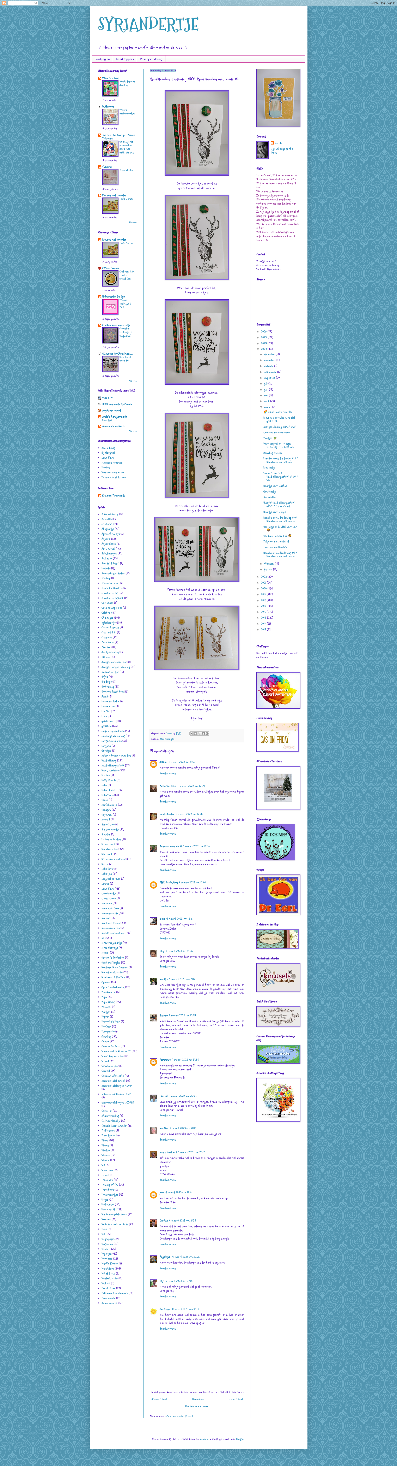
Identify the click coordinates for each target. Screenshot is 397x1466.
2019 (264, 594)
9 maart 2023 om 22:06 (186, 1257)
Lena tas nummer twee (276, 432)
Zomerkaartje (109, 1303)
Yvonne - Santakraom (114, 477)
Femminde (165, 1060)
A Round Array (110, 514)
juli (266, 383)
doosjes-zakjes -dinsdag (116, 667)
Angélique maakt (111, 410)
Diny (162, 951)
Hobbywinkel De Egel (113, 297)
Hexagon (106, 810)
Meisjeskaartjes (111, 928)
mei (266, 395)
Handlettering (109, 761)
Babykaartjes (109, 553)
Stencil (105, 1140)
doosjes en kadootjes (114, 662)
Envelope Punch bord (113, 692)
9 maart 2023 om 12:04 (191, 786)
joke (162, 1192)
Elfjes (105, 677)
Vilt (103, 1234)
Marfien (164, 1128)
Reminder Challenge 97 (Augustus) (126, 332)
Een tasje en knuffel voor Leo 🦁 (280, 528)
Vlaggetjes (107, 1244)
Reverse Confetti (111, 1046)
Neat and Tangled (111, 963)
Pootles (106, 468)
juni (266, 389)
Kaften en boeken (111, 839)
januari (268, 569)
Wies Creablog (110, 78)
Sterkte (106, 1150)
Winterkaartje (110, 1278)
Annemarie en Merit (171, 846)
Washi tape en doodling (127, 83)
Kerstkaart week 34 (125, 359)
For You (106, 711)
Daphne (164, 1221)
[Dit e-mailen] (191, 733)
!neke (162, 919)
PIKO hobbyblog (169, 882)
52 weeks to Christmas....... (117, 354)
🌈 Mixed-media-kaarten (277, 412)
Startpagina (102, 59)
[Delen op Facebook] (203, 733)
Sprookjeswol (109, 1135)
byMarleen (108, 106)
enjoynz (204, 1439)
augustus (270, 378)
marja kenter (167, 814)
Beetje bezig (108, 448)
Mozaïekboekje (110, 948)
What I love (108, 1274)
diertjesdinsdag (110, 652)
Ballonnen (107, 558)
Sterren (106, 1155)
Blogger (240, 1439)
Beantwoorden (168, 773)
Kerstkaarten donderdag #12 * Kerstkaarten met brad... (280, 460)
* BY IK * (107, 398)
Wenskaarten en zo (113, 472)
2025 (264, 337)
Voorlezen (107, 1259)
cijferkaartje (109, 623)
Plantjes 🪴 (270, 438)
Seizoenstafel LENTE (113, 1076)
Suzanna (107, 167)
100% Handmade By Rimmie (117, 404)
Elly (162, 1281)
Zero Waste (108, 1298)
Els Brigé (107, 682)
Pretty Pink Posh (111, 1022)
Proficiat (106, 1027)
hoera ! (106, 820)
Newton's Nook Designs (115, 967)
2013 (264, 629)
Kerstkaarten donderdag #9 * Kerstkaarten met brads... (280, 554)
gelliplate (106, 726)
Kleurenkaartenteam (113, 859)
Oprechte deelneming (113, 987)
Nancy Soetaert (168, 1152)
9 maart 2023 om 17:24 (182, 1015)
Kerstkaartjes (167, 739)
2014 (264, 624)
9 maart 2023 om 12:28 (189, 814)
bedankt (106, 568)
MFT (104, 938)
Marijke (164, 979)
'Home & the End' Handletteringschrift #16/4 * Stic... (281, 476)
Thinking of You (110, 1185)
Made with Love (110, 908)
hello (104, 785)
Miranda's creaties (112, 463)
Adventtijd (107, 519)
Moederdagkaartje (112, 943)
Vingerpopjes (109, 1239)
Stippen (105, 1160)
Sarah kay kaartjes (113, 1056)
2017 (264, 606)
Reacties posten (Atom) (179, 1416)
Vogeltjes (107, 1254)
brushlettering (110, 593)
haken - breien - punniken (116, 756)
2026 (264, 332)
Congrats (107, 637)
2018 (264, 600)
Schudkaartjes (110, 1066)
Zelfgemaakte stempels (115, 1293)
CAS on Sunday (110, 268)
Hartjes (106, 775)
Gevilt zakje (269, 492)
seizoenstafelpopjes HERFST (117, 1094)
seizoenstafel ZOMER (113, 1081)
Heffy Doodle (109, 780)
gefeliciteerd (108, 721)
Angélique (165, 1257)
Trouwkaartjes (110, 1195)
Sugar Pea (107, 1170)
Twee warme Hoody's (275, 547)
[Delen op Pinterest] (207, 733)
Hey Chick (107, 815)
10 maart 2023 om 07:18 (179, 1281)
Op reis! (106, 982)
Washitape (108, 1269)
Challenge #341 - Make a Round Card (127, 275)
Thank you (107, 1180)
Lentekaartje (109, 893)
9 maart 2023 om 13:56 (179, 951)
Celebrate (107, 613)
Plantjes (106, 1012)
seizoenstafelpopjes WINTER (118, 1103)
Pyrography (108, 1032)
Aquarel (106, 539)
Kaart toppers (125, 59)
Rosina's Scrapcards (113, 496)
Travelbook (108, 1190)
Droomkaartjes (110, 672)
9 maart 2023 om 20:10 (183, 1128)
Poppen (105, 1017)
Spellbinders (108, 1130)
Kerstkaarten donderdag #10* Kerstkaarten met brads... (280, 519)
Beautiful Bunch (110, 563)
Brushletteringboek (112, 598)
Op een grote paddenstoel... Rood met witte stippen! (127, 147)
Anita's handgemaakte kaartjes (114, 418)
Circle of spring (110, 627)
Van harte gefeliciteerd (114, 1214)
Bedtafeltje (269, 497)
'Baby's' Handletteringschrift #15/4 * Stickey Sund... (279, 504)
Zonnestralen (126, 170)
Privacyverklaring (151, 59)
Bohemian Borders (112, 588)
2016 (264, 612)
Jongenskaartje (110, 829)
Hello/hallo (108, 795)
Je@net (163, 762)
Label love (107, 869)
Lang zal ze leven (111, 879)
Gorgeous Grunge (112, 741)
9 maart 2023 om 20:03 (182, 1096)
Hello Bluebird (109, 790)
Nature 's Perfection (113, 958)
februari (269, 564)
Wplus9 (106, 1283)
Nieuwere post (159, 1399)
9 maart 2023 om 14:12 (182, 979)
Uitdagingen (108, 1204)
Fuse (104, 716)
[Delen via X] (199, 733)
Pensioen (106, 1007)
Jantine (164, 1015)
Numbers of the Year (114, 977)
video (104, 1229)
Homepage (198, 1399)
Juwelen (106, 834)
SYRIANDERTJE (148, 24)
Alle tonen (133, 222)
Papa (104, 997)
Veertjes (106, 1219)
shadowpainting (110, 1116)
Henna (105, 800)
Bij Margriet (108, 453)
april (267, 401)
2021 (264, 583)
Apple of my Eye (111, 534)
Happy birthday (110, 770)
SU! (103, 1165)
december (270, 354)
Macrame (107, 903)
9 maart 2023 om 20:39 (192, 1152)
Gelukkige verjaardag (113, 736)
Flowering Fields (111, 701)
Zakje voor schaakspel (276, 541)
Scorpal (106, 1071)
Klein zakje (269, 468)
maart (268, 407)
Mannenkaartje (110, 913)
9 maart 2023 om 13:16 (179, 919)
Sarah (278, 143)
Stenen (105, 1145)
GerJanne (165, 1309)
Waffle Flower (110, 1264)
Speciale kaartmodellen (114, 1126)
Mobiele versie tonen (196, 1406)
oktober (269, 366)
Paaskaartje (108, 992)
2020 (264, 588)
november (270, 360)
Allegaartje (108, 529)
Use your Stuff (110, 1209)
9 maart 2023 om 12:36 (196, 846)
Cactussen (107, 603)
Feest (105, 697)
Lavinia (105, 884)
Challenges (108, 618)
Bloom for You (110, 583)
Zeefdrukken (108, 1288)
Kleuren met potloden (114, 195)
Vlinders (106, 1249)
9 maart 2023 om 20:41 (178, 1192)
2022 (264, 577)
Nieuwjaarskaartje (112, 972)
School (105, 1061)
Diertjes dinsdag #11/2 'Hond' (279, 427)
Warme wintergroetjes (127, 111)
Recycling (106, 1036)
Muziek (105, 953)
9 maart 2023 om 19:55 (185, 1060)
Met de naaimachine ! (113, 933)
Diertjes (106, 647)
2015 (264, 618)
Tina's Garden (126, 199)
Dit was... (107, 657)
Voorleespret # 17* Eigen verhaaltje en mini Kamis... (279, 445)
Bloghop (106, 578)
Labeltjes (107, 874)
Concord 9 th (109, 632)
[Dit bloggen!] (195, 733)
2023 (264, 349)
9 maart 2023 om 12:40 (192, 882)
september (270, 372)
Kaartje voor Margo (274, 512)
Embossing (108, 687)
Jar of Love (108, 824)
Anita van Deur (168, 786)
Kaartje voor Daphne (275, 486)
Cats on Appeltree (112, 608)
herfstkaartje (109, 805)
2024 (264, 343)
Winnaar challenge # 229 (125, 303)
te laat (105, 1175)
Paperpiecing (108, 1002)
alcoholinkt (108, 524)
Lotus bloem (109, 898)
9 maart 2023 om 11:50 (182, 762)
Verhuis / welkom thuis (115, 1224)
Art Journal (108, 549)
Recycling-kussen (272, 453)
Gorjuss (106, 746)
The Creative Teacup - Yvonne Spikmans (118, 136)
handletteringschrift (113, 765)
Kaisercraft (108, 844)
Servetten (107, 1111)
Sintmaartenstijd (111, 1121)
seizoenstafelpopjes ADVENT (117, 1086)
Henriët (164, 1096)
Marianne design (111, 923)
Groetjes (106, 751)
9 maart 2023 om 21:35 (182, 1221)
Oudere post (236, 1399)
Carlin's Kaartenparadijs (116, 325)
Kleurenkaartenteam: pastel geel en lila (279, 419)
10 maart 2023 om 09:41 (185, 1309)
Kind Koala (107, 854)
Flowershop (108, 706)
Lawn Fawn (108, 458)
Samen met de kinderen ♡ (116, 1051)
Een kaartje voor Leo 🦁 (277, 536)
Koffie (105, 864)
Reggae (105, 1041)
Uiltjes (105, 1200)
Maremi (106, 918)
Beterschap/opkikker (113, 573)
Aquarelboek (109, 544)
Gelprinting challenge (113, 731)
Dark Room (108, 642)
